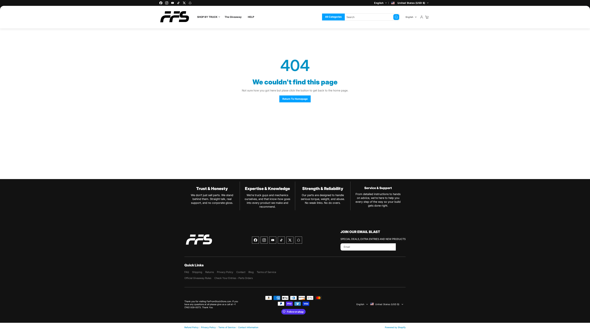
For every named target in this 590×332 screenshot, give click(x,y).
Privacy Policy (208, 327)
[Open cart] (427, 17)
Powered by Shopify (395, 327)
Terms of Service (227, 327)
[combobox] (371, 17)
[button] (208, 17)
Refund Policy (191, 327)
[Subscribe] (392, 247)
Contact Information (248, 327)
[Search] (396, 17)
